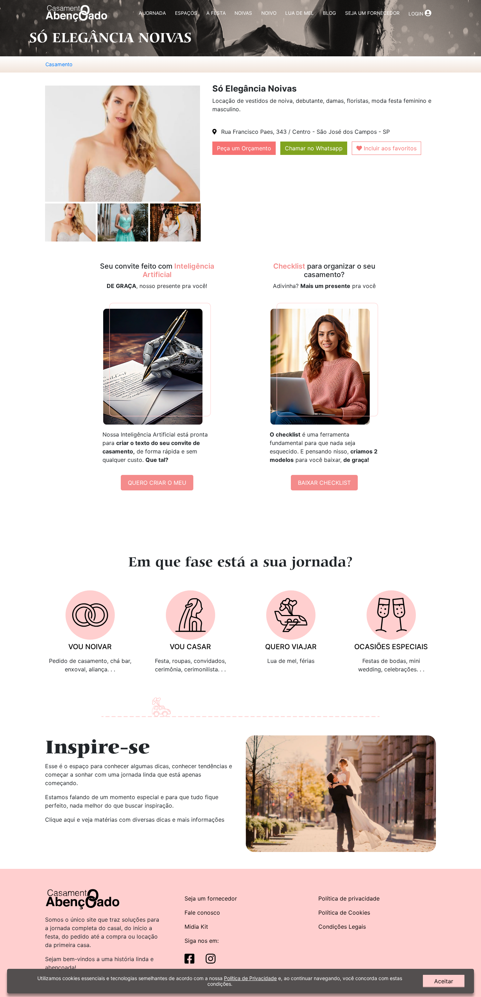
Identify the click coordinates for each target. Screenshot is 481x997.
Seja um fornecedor (211, 898)
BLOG (329, 13)
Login (416, 14)
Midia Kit (196, 926)
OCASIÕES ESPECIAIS (391, 646)
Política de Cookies (344, 912)
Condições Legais (342, 926)
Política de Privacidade (250, 978)
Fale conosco (202, 912)
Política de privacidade (349, 898)
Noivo (268, 13)
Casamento (59, 64)
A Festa (216, 13)
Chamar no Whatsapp (314, 148)
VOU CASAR (190, 646)
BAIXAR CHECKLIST (324, 482)
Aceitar (443, 981)
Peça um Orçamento (244, 148)
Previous (39, 223)
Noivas (243, 13)
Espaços (186, 13)
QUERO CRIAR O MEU (157, 482)
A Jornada (152, 13)
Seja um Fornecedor (372, 13)
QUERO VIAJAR (291, 646)
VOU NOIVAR (90, 646)
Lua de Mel (299, 13)
